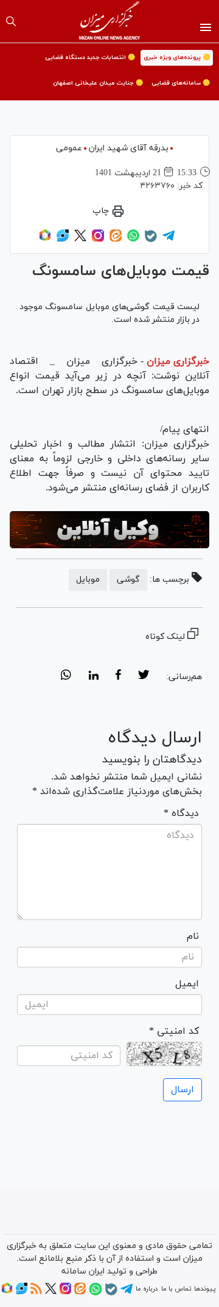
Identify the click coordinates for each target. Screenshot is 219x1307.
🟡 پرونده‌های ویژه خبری (177, 57)
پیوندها (204, 1289)
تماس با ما (176, 1289)
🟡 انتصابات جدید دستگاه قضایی (90, 57)
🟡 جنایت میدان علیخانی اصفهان (98, 83)
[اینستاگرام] (98, 240)
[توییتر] (80, 240)
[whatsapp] (66, 676)
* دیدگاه (181, 813)
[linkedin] (93, 676)
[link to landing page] (110, 21)
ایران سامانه (83, 1271)
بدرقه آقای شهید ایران (129, 148)
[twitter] (143, 676)
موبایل (88, 579)
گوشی (128, 579)
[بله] (151, 240)
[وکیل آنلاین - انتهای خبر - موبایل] (109, 530)
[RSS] (36, 1292)
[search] (11, 21)
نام (193, 936)
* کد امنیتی (174, 1031)
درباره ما (147, 1289)
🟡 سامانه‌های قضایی (180, 83)
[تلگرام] (168, 240)
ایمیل (187, 984)
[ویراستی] (63, 240)
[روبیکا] (45, 240)
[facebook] (118, 676)
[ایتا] (115, 240)
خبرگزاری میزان (178, 361)
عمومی (69, 148)
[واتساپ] (133, 240)
